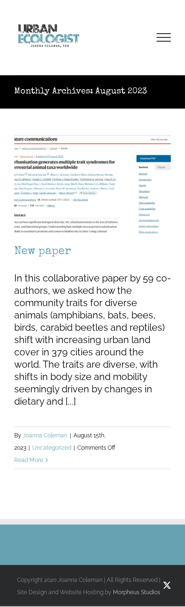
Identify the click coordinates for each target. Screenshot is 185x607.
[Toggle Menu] (164, 37)
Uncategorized (51, 447)
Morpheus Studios (136, 592)
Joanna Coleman (45, 435)
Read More (28, 460)
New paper (42, 251)
